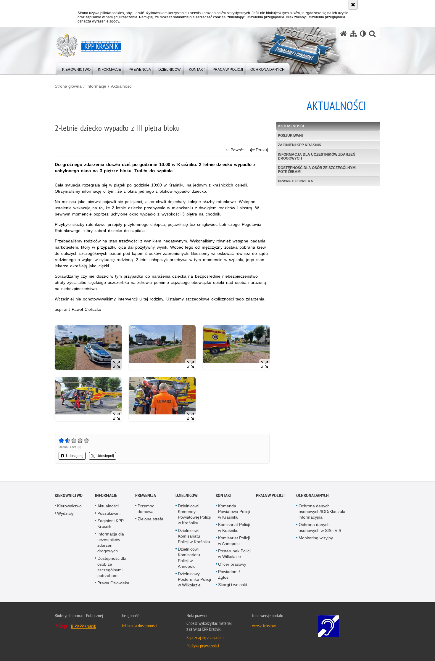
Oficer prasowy (232, 564)
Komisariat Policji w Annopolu (234, 540)
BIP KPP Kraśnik (83, 626)
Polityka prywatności (202, 646)
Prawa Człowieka (295, 181)
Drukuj (262, 149)
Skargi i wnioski (232, 584)
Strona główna (68, 86)
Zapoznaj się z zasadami (205, 637)
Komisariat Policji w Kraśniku (234, 527)
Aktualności (121, 86)
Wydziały (65, 513)
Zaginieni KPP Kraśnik (299, 145)
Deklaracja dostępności (138, 625)
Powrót (237, 149)
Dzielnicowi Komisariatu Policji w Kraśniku (194, 536)
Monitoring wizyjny (316, 537)
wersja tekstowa (264, 625)
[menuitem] (76, 68)
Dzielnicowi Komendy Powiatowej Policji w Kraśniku (194, 514)
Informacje (96, 86)
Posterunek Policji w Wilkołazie (234, 554)
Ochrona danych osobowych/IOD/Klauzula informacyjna (322, 512)
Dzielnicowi (187, 495)
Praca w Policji (270, 495)
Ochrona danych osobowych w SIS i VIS (320, 527)
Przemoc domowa (146, 509)
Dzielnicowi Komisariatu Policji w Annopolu (189, 558)
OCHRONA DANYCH (312, 495)
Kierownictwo (69, 495)
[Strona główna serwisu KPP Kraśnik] (343, 33)
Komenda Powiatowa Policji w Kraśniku (234, 512)
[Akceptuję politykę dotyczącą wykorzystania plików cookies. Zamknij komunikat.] (353, 4)
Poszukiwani (290, 136)
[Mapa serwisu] (353, 33)
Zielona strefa (150, 519)
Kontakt (224, 495)
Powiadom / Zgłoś (229, 574)
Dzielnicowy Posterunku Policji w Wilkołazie (194, 579)
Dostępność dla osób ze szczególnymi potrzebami (317, 170)
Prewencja (145, 495)
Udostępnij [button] (74, 456)
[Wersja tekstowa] (363, 33)
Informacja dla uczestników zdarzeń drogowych (316, 156)
